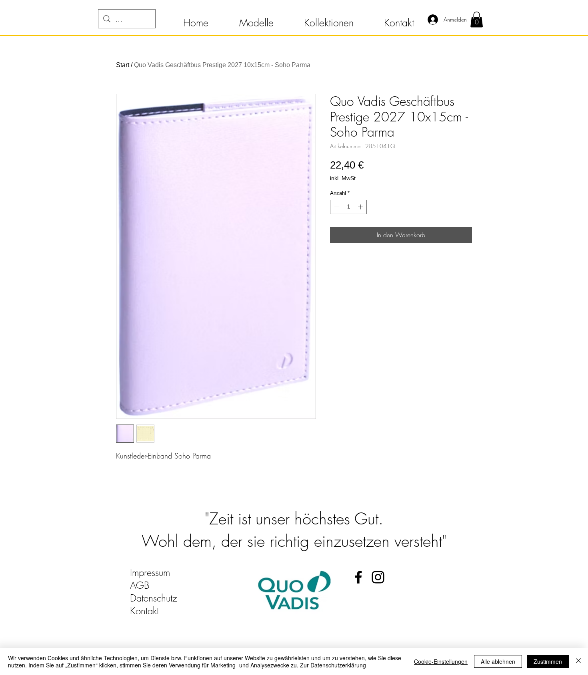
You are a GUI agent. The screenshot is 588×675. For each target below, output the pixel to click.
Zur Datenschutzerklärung (333, 665)
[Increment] (361, 207)
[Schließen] (578, 661)
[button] (196, 19)
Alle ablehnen (498, 661)
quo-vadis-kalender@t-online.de (190, 623)
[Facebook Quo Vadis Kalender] (358, 577)
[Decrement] (336, 207)
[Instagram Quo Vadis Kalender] (378, 577)
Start (122, 65)
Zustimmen (548, 661)
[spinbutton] (348, 207)
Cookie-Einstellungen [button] (441, 661)
